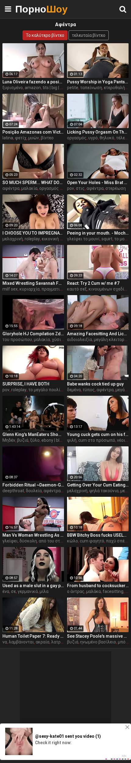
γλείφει (10, 540)
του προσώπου (17, 339)
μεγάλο (122, 389)
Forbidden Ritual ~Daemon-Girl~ (33, 485)
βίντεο (47, 137)
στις (80, 188)
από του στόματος (56, 540)
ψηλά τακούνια (104, 490)
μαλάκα (93, 591)
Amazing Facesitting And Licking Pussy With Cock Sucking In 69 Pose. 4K (98, 333)
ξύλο (35, 440)
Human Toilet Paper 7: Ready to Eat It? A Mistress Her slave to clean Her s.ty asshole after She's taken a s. (33, 636)
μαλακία (29, 188)
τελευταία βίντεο (88, 35)
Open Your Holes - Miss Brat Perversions (98, 182)
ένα (5, 591)
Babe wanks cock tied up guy (95, 384)
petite (72, 87)
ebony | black (53, 440)
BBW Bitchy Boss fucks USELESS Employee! (98, 535)
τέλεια (122, 137)
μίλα (44, 591)
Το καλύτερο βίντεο (45, 35)
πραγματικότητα (57, 289)
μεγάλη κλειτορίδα (112, 339)
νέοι (121, 440)
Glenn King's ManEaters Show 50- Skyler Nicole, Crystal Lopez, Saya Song (33, 434)
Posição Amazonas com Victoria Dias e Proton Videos (33, 132)
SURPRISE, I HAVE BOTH (25, 384)
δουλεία (34, 490)
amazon (33, 87)
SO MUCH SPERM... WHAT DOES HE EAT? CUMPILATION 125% (33, 182)
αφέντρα (10, 188)
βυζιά (22, 440)
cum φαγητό (92, 540)
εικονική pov (54, 238)
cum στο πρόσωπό (96, 440)
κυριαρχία (29, 289)
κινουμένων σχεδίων (109, 289)
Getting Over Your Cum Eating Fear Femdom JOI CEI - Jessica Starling (98, 485)
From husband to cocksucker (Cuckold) (98, 585)
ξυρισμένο (12, 87)
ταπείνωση (91, 87)
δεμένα (74, 389)
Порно (30, 9)
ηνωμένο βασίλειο (98, 641)
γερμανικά (28, 591)
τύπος (89, 389)
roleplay (32, 238)
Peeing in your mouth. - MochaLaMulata (98, 233)
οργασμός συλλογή (58, 188)
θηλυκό (107, 137)
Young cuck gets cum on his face (98, 434)
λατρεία (59, 641)
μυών (33, 137)
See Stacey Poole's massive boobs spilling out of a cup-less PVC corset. (98, 636)
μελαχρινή (12, 238)
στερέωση (115, 188)
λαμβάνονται (21, 641)
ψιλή (71, 440)
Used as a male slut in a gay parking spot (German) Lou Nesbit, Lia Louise (33, 585)
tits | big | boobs (57, 87)
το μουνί (122, 238)
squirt (106, 238)
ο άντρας (75, 591)
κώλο (72, 540)
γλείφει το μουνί (83, 238)
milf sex (10, 289)
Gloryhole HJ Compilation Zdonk (33, 333)
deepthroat (13, 490)
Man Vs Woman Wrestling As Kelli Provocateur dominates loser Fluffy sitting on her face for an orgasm (33, 535)
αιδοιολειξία (79, 339)
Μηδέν (8, 440)
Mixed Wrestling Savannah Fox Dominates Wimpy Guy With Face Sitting (33, 283)
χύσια (57, 339)
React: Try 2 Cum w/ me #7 (93, 283)
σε (13, 591)
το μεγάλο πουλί (44, 389)
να (4, 641)
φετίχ (21, 137)
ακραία (42, 641)
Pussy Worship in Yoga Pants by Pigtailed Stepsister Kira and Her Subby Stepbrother (98, 81)
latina (7, 137)
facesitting (113, 591)
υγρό (93, 137)
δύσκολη (28, 540)
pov (70, 188)
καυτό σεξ (77, 289)
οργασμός (77, 137)
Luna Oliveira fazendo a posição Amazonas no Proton (33, 81)
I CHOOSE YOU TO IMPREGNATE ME (33, 233)
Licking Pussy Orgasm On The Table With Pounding (98, 132)
